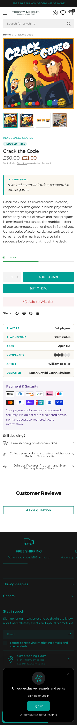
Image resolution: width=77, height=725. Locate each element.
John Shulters (60, 373)
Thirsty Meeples (15, 584)
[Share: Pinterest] (30, 313)
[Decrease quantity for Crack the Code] (6, 277)
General (9, 596)
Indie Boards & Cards (18, 137)
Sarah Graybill (39, 373)
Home (7, 34)
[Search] (69, 23)
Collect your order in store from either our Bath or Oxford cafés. (40, 455)
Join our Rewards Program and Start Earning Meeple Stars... (40, 467)
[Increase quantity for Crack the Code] (18, 277)
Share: (7, 313)
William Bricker (59, 364)
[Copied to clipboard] (37, 313)
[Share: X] (24, 313)
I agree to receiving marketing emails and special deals (39, 644)
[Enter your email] (70, 634)
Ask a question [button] (38, 510)
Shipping (22, 163)
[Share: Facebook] (17, 313)
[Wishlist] (63, 12)
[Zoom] (66, 45)
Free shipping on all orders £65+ (34, 443)
